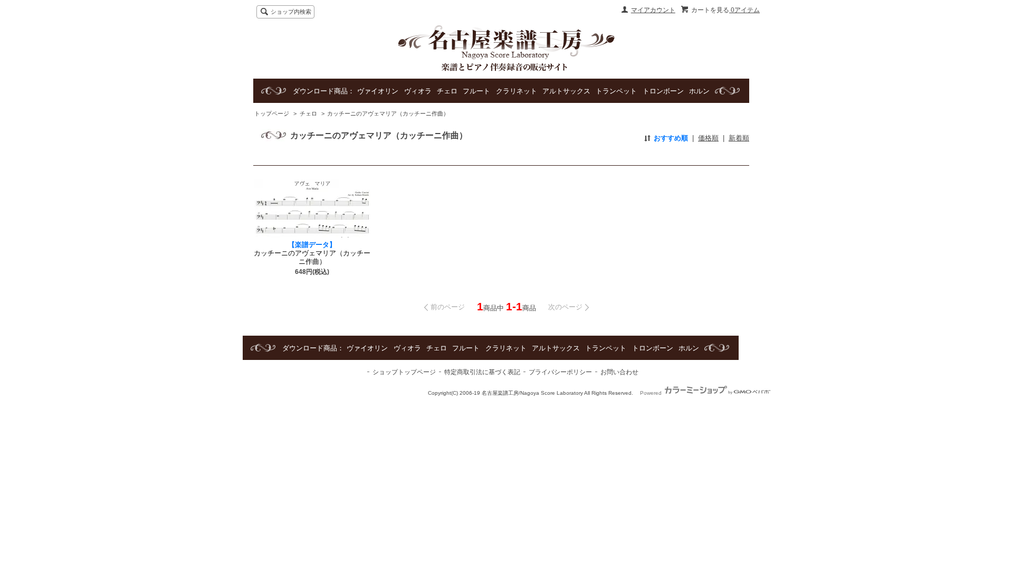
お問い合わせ (619, 372)
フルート (476, 91)
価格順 (708, 138)
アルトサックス (566, 91)
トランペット (616, 91)
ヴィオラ (418, 91)
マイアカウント (653, 10)
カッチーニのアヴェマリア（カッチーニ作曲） (388, 113)
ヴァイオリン (377, 91)
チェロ (447, 91)
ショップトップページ (404, 372)
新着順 (739, 138)
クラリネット (516, 91)
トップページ (271, 113)
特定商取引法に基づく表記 (482, 372)
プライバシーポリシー (560, 372)
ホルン (699, 91)
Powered (651, 393)
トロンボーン (663, 91)
